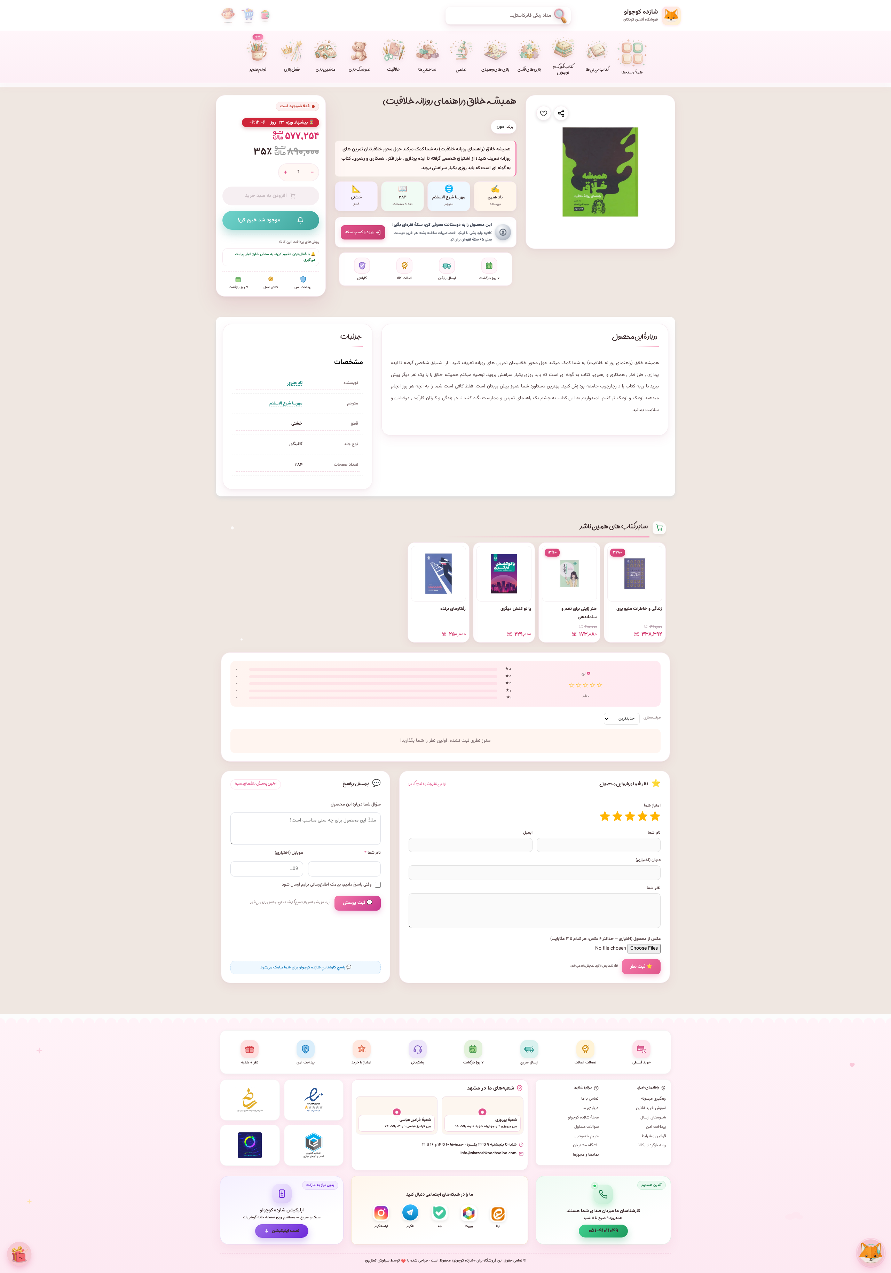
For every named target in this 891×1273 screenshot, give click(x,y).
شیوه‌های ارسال (653, 1117)
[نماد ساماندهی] (250, 1100)
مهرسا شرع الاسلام (285, 403)
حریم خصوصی (587, 1136)
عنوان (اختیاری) (648, 860)
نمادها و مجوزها (586, 1155)
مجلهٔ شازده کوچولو (583, 1117)
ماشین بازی (326, 70)
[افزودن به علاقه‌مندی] (543, 113)
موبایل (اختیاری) (289, 853)
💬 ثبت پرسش (357, 903)
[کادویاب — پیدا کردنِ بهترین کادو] (19, 1254)
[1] (655, 816)
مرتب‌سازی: (651, 717)
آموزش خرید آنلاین (651, 1108)
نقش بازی (292, 70)
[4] (617, 816)
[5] (604, 816)
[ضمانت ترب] (250, 1145)
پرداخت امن (656, 1127)
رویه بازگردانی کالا (652, 1145)
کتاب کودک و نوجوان (563, 70)
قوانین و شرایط (653, 1136)
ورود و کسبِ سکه (359, 232)
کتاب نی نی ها (597, 70)
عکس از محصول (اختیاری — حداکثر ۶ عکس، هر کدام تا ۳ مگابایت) (605, 939)
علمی (461, 70)
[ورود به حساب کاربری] (228, 16)
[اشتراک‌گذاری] (561, 113)
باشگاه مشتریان (586, 1145)
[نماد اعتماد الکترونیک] (314, 1100)
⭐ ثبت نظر (641, 966)
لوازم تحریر (258, 54)
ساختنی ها (427, 70)
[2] (642, 816)
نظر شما (654, 888)
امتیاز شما (652, 805)
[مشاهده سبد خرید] (247, 16)
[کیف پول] (265, 15)
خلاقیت (393, 70)
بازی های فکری (529, 70)
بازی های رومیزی (495, 70)
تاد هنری (294, 382)
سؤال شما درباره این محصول (356, 804)
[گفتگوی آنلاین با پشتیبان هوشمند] (871, 1253)
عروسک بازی (359, 70)
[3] (630, 816)
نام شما (654, 833)
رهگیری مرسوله (653, 1098)
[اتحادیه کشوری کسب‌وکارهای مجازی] (314, 1145)
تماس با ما (590, 1098)
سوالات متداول (586, 1127)
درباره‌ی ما (591, 1108)
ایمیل (528, 833)
